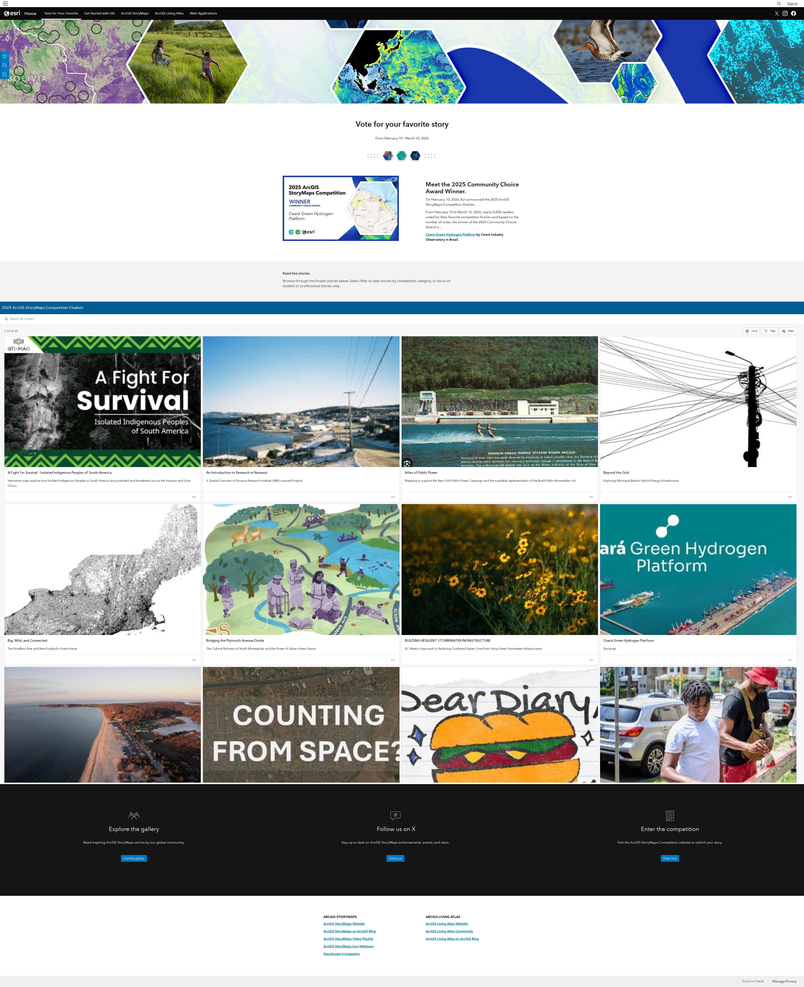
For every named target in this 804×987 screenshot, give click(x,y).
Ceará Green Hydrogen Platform (450, 235)
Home (30, 13)
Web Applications (203, 13)
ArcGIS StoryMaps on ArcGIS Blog (349, 931)
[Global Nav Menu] (5, 3)
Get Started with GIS (99, 13)
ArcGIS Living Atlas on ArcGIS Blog (452, 939)
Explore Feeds (753, 981)
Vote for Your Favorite (61, 13)
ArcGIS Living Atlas (169, 13)
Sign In (792, 3)
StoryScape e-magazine (341, 954)
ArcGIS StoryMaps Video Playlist (348, 939)
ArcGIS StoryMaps (135, 13)
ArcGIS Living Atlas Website (447, 924)
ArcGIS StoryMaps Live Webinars (348, 946)
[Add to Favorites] (4, 55)
